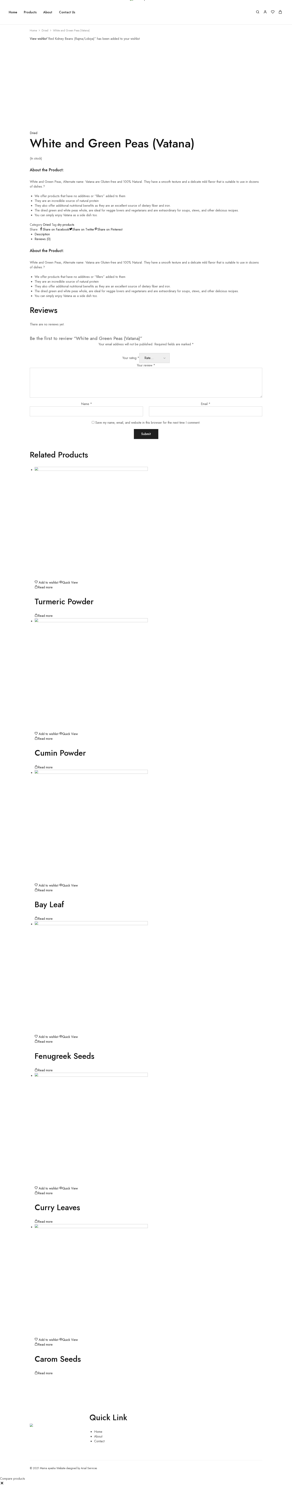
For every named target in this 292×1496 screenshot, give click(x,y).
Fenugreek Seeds (64, 1056)
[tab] (148, 234)
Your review (146, 365)
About (47, 12)
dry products (65, 224)
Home (13, 12)
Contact (99, 1441)
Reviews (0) (43, 239)
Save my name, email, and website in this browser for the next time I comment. (147, 422)
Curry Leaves (57, 1207)
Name (86, 404)
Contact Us (67, 12)
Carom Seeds (58, 1359)
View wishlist (38, 38)
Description (42, 234)
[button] (2, 1484)
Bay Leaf (49, 904)
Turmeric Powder (64, 601)
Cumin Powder (60, 753)
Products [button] (30, 12)
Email (205, 404)
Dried (45, 30)
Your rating (130, 358)
